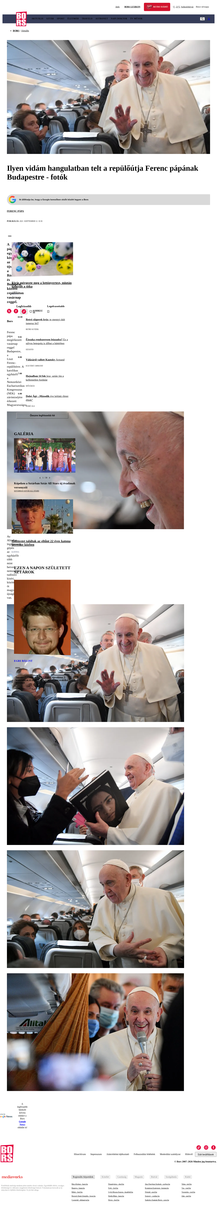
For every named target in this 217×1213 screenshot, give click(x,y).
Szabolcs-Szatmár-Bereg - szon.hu (157, 1200)
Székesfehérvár (185, 7)
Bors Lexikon (132, 7)
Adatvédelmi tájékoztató (117, 1154)
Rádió (188, 1177)
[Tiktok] (198, 1147)
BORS (16, 30)
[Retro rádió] (150, 7)
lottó (14, 294)
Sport (61, 19)
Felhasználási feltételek (144, 1154)
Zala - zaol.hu (186, 1196)
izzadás (30, 349)
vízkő (48, 686)
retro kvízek (32, 329)
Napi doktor (119, 19)
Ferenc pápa (15, 211)
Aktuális (37, 19)
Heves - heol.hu (113, 1200)
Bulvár (154, 1177)
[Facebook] (213, 1147)
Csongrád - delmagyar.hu (80, 1200)
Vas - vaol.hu (186, 1188)
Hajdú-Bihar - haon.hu (116, 1196)
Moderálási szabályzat (170, 1154)
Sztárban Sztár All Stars (26, 491)
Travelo (87, 19)
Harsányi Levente (24, 689)
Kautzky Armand (34, 366)
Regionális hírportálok (83, 1177)
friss (9, 236)
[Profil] (209, 19)
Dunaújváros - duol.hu (116, 1184)
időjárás (30, 386)
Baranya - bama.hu (78, 1188)
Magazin (139, 1177)
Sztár (50, 19)
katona (15, 552)
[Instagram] (206, 1147)
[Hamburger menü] (9, 18)
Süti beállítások (206, 1154)
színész (17, 667)
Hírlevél (189, 1154)
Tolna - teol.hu (187, 1184)
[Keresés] (202, 18)
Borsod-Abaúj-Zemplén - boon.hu (84, 1196)
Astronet (102, 19)
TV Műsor (136, 19)
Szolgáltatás (171, 1177)
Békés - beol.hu (77, 1192)
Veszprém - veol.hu (188, 1192)
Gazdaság (121, 1177)
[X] (9, 311)
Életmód (73, 19)
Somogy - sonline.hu (152, 1196)
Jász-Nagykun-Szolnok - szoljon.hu (157, 1184)
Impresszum (96, 1154)
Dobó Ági (30, 406)
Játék (117, 7)
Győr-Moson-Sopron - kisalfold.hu (120, 1192)
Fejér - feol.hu (113, 1188)
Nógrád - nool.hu (151, 1192)
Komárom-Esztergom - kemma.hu (157, 1188)
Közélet (105, 1177)
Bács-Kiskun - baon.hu (80, 1184)
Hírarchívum (80, 1154)
